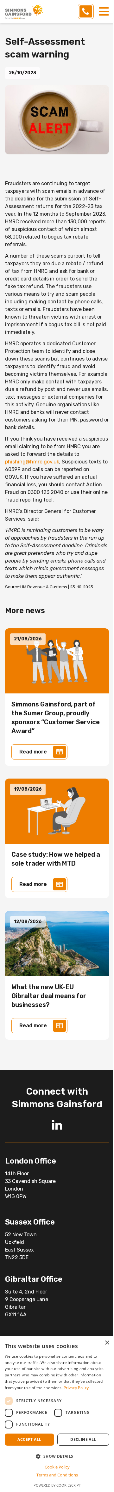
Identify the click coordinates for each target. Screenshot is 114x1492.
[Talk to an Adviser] (86, 11)
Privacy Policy (76, 1387)
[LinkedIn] (57, 1125)
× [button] (106, 1342)
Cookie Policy (57, 1467)
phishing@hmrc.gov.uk (32, 462)
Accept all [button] (29, 1439)
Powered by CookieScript (57, 1485)
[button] (57, 1456)
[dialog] (57, 1414)
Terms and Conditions (57, 1475)
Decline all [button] (83, 1439)
